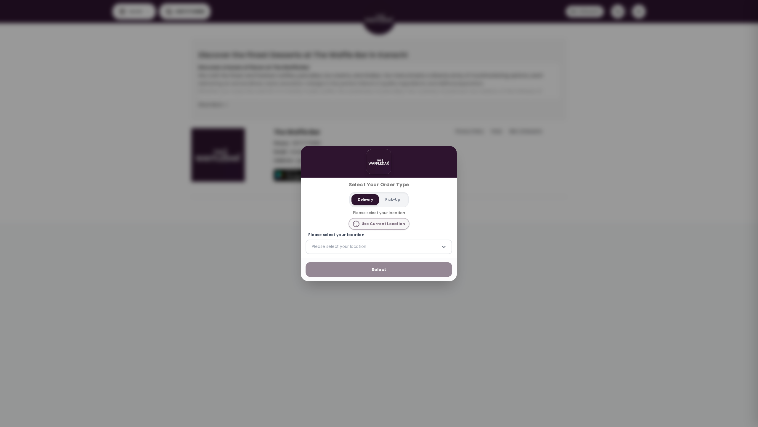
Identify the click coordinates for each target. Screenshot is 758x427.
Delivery (365, 199)
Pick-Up (392, 199)
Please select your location (336, 234)
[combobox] (312, 246)
